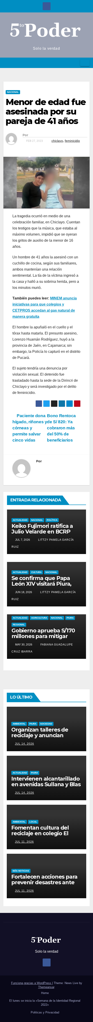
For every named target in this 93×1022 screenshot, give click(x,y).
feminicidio (72, 141)
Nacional (13, 92)
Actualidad (20, 520)
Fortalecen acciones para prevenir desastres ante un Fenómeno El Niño (44, 882)
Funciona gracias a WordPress (31, 983)
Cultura (36, 572)
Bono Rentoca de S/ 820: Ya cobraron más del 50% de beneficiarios (61, 427)
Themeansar (46, 987)
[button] (75, 63)
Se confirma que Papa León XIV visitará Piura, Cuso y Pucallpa (41, 584)
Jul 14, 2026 (24, 743)
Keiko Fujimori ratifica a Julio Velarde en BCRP (42, 529)
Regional (19, 624)
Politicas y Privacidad (45, 1012)
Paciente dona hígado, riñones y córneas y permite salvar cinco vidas (29, 427)
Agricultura (39, 618)
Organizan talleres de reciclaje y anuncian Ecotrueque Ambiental (41, 735)
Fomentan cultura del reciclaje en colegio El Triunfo (40, 833)
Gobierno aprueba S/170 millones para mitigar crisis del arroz (43, 636)
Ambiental (19, 724)
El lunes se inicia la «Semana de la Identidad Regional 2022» (44, 1002)
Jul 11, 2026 (24, 841)
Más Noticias (21, 871)
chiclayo (57, 141)
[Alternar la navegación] (85, 62)
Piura (70, 618)
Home (45, 993)
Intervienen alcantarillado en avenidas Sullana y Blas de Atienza (46, 784)
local (33, 822)
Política (52, 520)
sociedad (46, 724)
